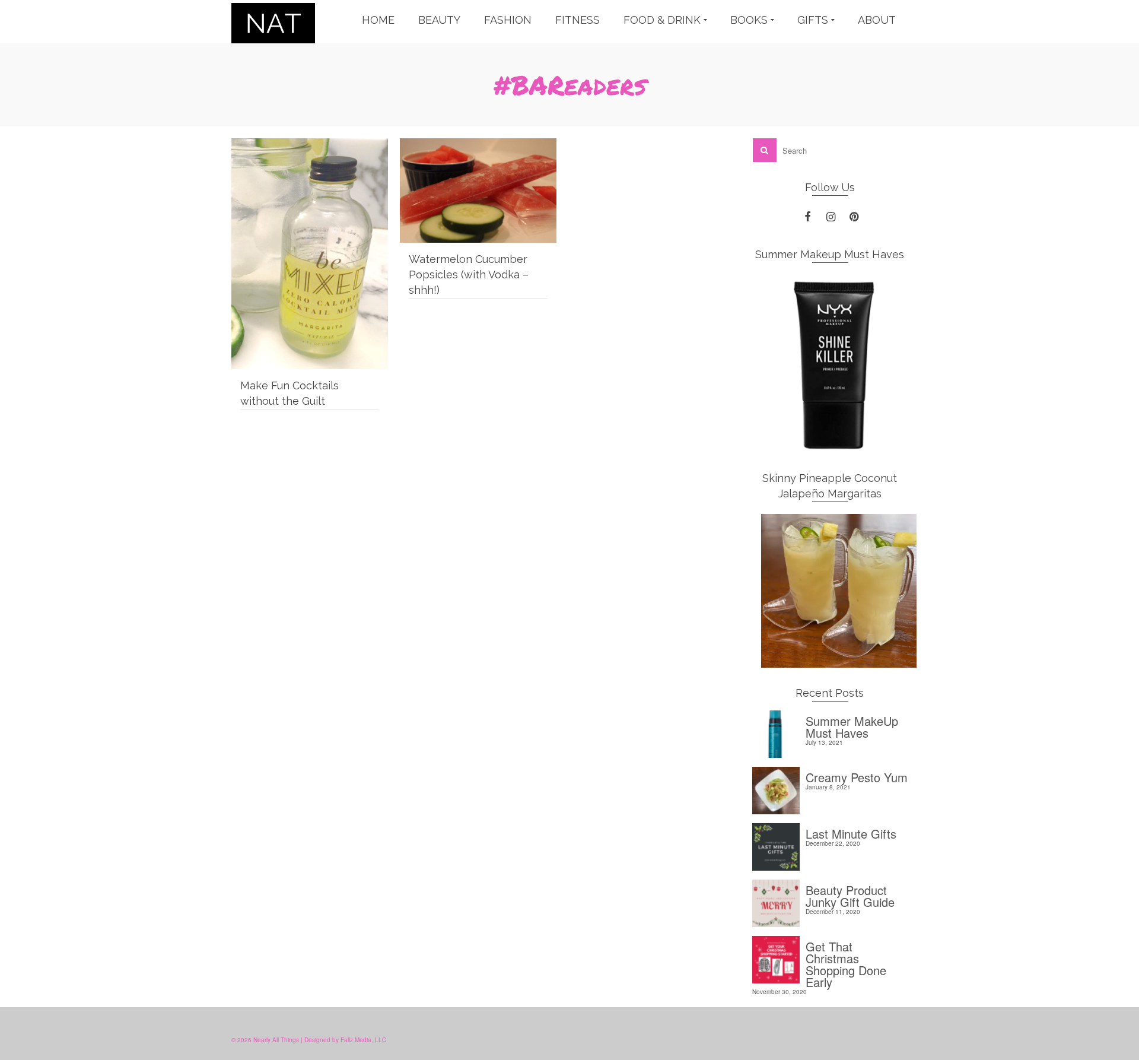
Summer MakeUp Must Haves (852, 725)
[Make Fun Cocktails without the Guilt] (309, 253)
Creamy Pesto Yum (857, 776)
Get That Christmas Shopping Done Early (846, 963)
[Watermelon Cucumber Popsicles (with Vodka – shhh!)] (478, 190)
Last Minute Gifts (851, 832)
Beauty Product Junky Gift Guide (850, 894)
